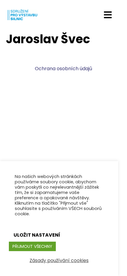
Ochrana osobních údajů (63, 68)
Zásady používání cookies (59, 260)
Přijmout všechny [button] (32, 246)
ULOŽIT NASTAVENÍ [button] (37, 235)
